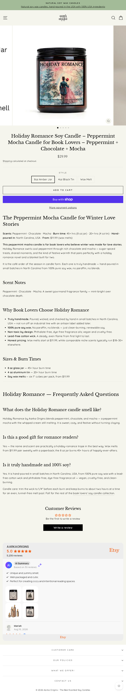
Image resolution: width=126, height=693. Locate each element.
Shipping (7, 161)
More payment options (63, 207)
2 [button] (61, 128)
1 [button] (58, 128)
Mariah (18, 625)
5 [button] (69, 128)
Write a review (63, 527)
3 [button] (63, 128)
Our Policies (63, 660)
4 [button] (66, 128)
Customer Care (63, 650)
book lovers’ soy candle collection (93, 493)
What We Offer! (63, 670)
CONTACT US (63, 681)
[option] (63, 5)
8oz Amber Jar (43, 179)
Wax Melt (86, 179)
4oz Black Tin (66, 179)
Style (63, 173)
